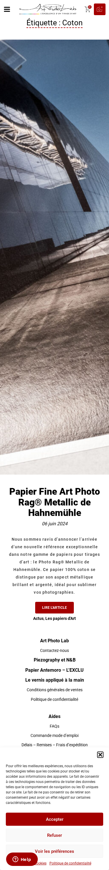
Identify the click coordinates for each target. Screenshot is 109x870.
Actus (38, 618)
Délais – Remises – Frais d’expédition (55, 744)
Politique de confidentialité (70, 863)
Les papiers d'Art (60, 618)
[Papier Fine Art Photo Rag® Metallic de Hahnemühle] (54, 256)
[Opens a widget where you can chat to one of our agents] (22, 860)
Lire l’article (54, 608)
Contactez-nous (54, 650)
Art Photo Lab (54, 640)
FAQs (54, 726)
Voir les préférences (54, 851)
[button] (100, 755)
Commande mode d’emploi (54, 735)
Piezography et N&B (55, 660)
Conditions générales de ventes (55, 689)
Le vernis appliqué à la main (54, 680)
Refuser (54, 835)
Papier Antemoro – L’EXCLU (54, 670)
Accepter (54, 819)
